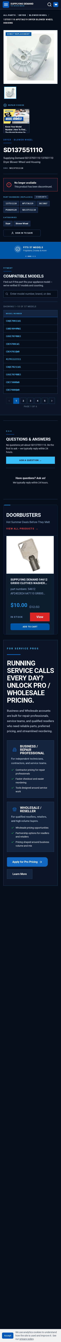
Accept (7, 1335)
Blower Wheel (38, 15)
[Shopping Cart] (55, 4)
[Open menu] (6, 4)
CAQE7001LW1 (13, 321)
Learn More (20, 874)
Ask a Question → (30, 460)
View (39, 617)
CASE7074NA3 (13, 336)
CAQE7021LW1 (13, 367)
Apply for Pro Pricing (25, 861)
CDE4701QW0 (12, 351)
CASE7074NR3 (13, 374)
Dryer (22, 15)
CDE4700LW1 (12, 344)
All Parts (9, 15)
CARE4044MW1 (13, 328)
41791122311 (13, 359)
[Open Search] (49, 4)
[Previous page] (9, 401)
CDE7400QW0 (12, 389)
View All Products (22, 528)
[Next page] (52, 401)
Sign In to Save (24, 233)
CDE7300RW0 (12, 382)
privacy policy (26, 1339)
